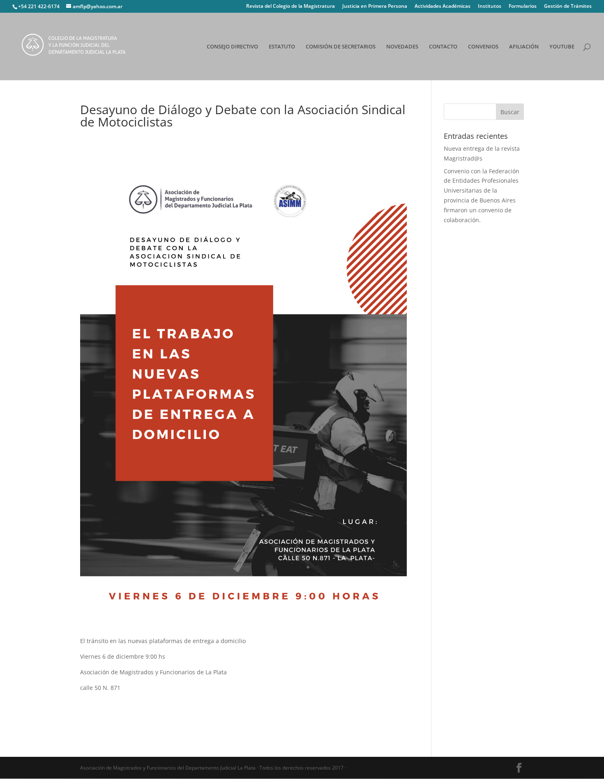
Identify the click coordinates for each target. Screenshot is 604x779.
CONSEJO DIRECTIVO (232, 47)
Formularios (523, 6)
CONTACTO (443, 47)
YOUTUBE (561, 47)
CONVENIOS (483, 47)
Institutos (489, 6)
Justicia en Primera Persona (374, 6)
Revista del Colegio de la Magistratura (290, 6)
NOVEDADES (402, 47)
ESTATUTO (282, 47)
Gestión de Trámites (568, 6)
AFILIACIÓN (524, 47)
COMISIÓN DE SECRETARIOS (341, 47)
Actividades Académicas (442, 6)
